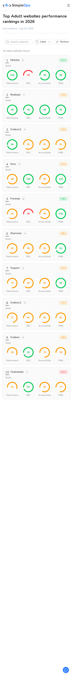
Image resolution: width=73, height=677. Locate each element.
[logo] (16, 5)
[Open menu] (68, 5)
